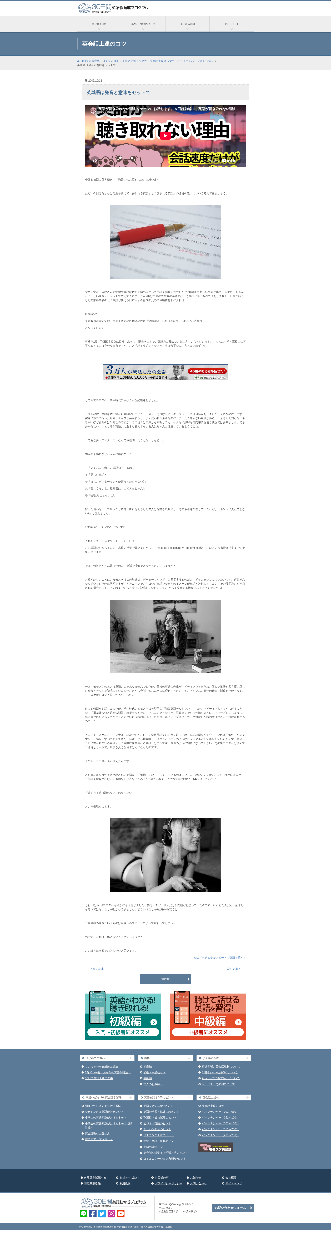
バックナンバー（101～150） (220, 1123)
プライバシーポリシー (168, 1183)
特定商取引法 (92, 1183)
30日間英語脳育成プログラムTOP (98, 60)
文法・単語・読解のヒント (160, 1141)
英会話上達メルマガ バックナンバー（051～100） (182, 60)
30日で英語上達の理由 (99, 1078)
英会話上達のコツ (213, 1105)
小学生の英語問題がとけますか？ (105, 1117)
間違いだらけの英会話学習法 (103, 1105)
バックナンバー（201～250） (220, 1135)
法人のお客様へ (153, 1084)
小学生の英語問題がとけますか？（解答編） (108, 1125)
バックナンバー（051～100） (220, 1117)
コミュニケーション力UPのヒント (164, 1158)
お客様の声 (162, 1177)
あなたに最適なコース (143, 24)
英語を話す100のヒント (158, 1105)
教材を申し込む (129, 1177)
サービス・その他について (218, 1084)
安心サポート (231, 24)
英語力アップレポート (99, 1139)
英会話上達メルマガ (134, 60)
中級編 (147, 1078)
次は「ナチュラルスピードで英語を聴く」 (220, 957)
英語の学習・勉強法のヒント (161, 1111)
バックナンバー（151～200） (220, 1129)
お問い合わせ (198, 1183)
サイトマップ (233, 1183)
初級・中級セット (154, 1072)
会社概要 (231, 1177)
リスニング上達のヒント (158, 1135)
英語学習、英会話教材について (221, 1066)
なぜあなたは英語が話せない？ (104, 1111)
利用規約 (125, 1183)
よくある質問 (187, 24)
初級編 (147, 1066)
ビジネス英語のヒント (157, 1123)
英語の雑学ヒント (154, 1146)
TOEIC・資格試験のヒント (160, 1117)
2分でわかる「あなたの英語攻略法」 (108, 1072)
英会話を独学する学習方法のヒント (165, 1152)
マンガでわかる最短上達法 (101, 1066)
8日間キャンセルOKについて (220, 1072)
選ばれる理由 (99, 24)
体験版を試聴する (95, 1177)
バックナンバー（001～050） (220, 1111)
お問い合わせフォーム (230, 1208)
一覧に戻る (165, 979)
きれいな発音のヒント (157, 1129)
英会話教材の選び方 (97, 1133)
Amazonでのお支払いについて (221, 1078)
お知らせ (195, 1177)
